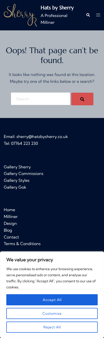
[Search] (82, 99)
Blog (8, 230)
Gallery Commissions (23, 173)
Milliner (11, 216)
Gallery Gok (15, 187)
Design (10, 223)
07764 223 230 (24, 143)
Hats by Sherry (57, 8)
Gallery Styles (17, 180)
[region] (52, 294)
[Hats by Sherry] (20, 15)
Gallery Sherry (17, 166)
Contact (11, 237)
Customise (52, 313)
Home (9, 209)
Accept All (52, 299)
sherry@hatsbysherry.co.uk (42, 136)
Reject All (52, 327)
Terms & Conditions (22, 243)
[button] (88, 15)
